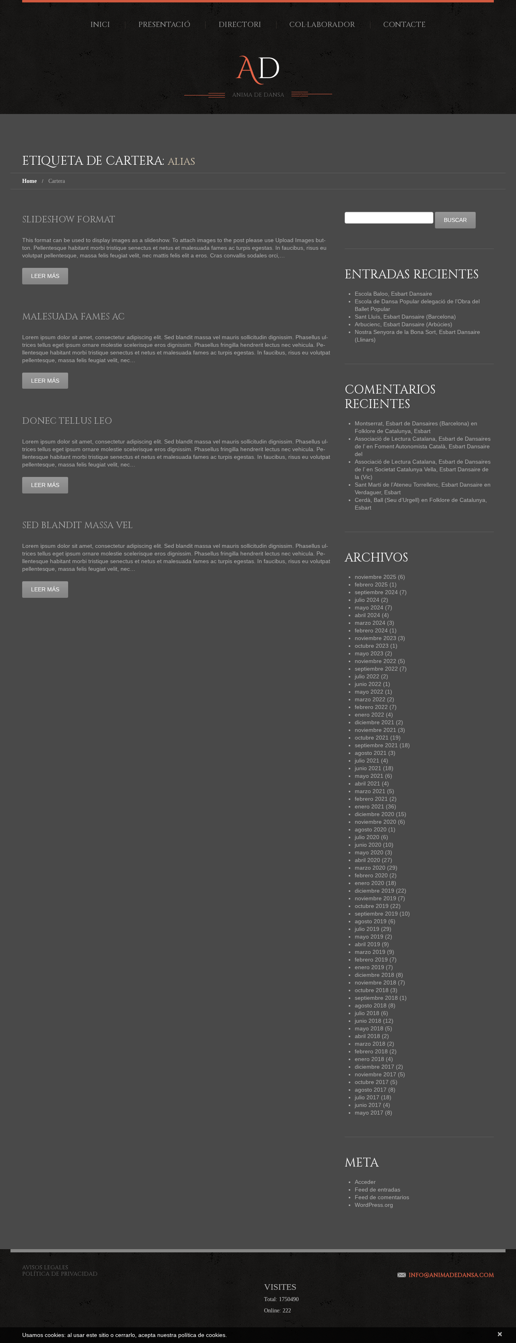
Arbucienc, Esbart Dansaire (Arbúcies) (403, 324)
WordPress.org (374, 1205)
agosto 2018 (371, 1005)
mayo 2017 (369, 1112)
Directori (239, 25)
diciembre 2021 (374, 722)
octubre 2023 (372, 645)
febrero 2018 (371, 1051)
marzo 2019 (370, 952)
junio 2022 (368, 684)
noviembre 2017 (375, 1074)
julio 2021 (367, 760)
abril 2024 (367, 615)
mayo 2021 (369, 776)
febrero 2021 (371, 799)
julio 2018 (367, 1013)
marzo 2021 (370, 791)
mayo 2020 (369, 852)
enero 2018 (369, 1059)
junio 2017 (368, 1105)
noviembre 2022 (375, 661)
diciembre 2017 (374, 1066)
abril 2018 (367, 1036)
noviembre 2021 (375, 730)
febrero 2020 (371, 875)
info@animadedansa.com (451, 1275)
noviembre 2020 (375, 822)
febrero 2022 (371, 707)
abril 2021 (367, 783)
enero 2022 (369, 714)
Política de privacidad (60, 1274)
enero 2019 (369, 967)
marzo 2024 (370, 623)
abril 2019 (367, 944)
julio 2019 (367, 929)
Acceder (365, 1182)
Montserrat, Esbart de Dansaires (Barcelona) (412, 423)
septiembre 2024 (376, 592)
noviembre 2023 (375, 638)
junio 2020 (368, 844)
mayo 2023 (369, 653)
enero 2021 (369, 806)
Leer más (45, 276)
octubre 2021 (372, 737)
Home (29, 181)
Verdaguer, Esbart (378, 492)
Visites (280, 1287)
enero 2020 (369, 883)
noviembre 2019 (375, 898)
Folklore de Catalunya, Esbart (393, 431)
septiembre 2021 (376, 745)
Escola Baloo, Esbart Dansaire (393, 293)
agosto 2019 (371, 921)
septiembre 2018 (376, 998)
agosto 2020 (371, 829)
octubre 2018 (372, 990)
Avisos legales (45, 1267)
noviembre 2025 (375, 577)
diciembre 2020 (374, 814)
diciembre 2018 (374, 975)
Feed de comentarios (382, 1197)
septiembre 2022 (376, 668)
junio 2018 (368, 1021)
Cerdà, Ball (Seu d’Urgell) (387, 500)
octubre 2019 (372, 906)
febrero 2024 (371, 630)
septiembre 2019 (376, 913)
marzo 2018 (370, 1043)
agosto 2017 (371, 1089)
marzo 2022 (370, 699)
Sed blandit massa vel (77, 525)
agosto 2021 (371, 753)
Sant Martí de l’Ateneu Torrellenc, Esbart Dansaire (419, 484)
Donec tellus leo (67, 421)
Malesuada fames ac (73, 317)
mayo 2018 (369, 1028)
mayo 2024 (369, 607)
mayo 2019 (369, 936)
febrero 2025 (371, 584)
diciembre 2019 (374, 890)
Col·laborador (322, 25)
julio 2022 (367, 676)
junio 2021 (368, 768)
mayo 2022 (369, 691)
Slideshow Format (68, 220)
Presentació (164, 25)
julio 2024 (367, 600)
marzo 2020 (370, 867)
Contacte (404, 25)
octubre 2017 (372, 1082)
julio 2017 (367, 1097)
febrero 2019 (371, 959)
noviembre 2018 (375, 982)
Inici (100, 25)
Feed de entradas (377, 1189)
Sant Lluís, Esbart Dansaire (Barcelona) (405, 316)
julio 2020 (367, 837)
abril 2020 (367, 860)
